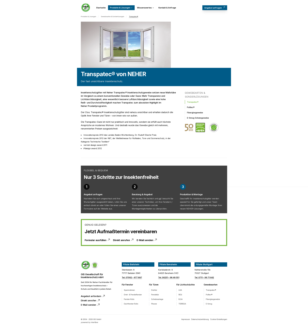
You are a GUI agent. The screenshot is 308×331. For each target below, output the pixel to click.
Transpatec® (133, 16)
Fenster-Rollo (129, 299)
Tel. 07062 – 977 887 (132, 277)
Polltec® (209, 295)
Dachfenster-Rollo (131, 304)
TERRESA (182, 304)
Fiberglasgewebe (213, 299)
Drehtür (154, 290)
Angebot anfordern (91, 296)
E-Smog (209, 304)
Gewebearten (210, 284)
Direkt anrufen (121, 240)
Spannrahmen (129, 290)
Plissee (154, 304)
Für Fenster (127, 284)
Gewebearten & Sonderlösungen (112, 16)
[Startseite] (85, 8)
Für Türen (154, 284)
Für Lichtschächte (185, 284)
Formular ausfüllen (95, 240)
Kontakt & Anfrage (167, 7)
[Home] (85, 265)
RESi (180, 295)
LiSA (180, 290)
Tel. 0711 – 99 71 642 (204, 277)
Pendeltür (155, 295)
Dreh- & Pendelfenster (133, 295)
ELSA (181, 299)
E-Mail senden (145, 240)
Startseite (101, 7)
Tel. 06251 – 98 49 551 (168, 277)
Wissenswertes (144, 7)
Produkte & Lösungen (120, 7)
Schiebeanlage (157, 299)
